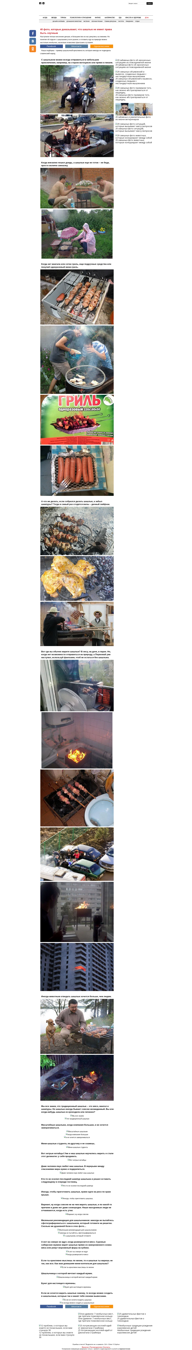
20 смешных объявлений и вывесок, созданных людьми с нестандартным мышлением (133, 81)
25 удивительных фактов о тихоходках (130, 1319)
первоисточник (124, 1349)
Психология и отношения (80, 17)
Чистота (121, 21)
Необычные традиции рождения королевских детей (134, 1331)
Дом (147, 17)
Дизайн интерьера (59, 21)
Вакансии (85, 1347)
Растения (86, 21)
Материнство (110, 17)
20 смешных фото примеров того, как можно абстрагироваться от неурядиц (132, 97)
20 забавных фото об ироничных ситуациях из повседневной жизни (133, 65)
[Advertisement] (134, 41)
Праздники (129, 21)
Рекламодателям (96, 1347)
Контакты (106, 1347)
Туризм (63, 17)
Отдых (137, 21)
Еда (120, 17)
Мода (45, 17)
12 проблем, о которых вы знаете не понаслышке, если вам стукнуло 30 (56, 1335)
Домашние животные (74, 21)
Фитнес (98, 17)
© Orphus (116, 1344)
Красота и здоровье (133, 17)
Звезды (54, 17)
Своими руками (97, 21)
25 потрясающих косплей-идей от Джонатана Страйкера (95, 1331)
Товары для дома (110, 21)
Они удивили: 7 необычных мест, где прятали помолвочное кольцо (95, 1319)
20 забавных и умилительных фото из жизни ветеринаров (133, 118)
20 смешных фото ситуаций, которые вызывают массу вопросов (133, 129)
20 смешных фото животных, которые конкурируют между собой (133, 141)
